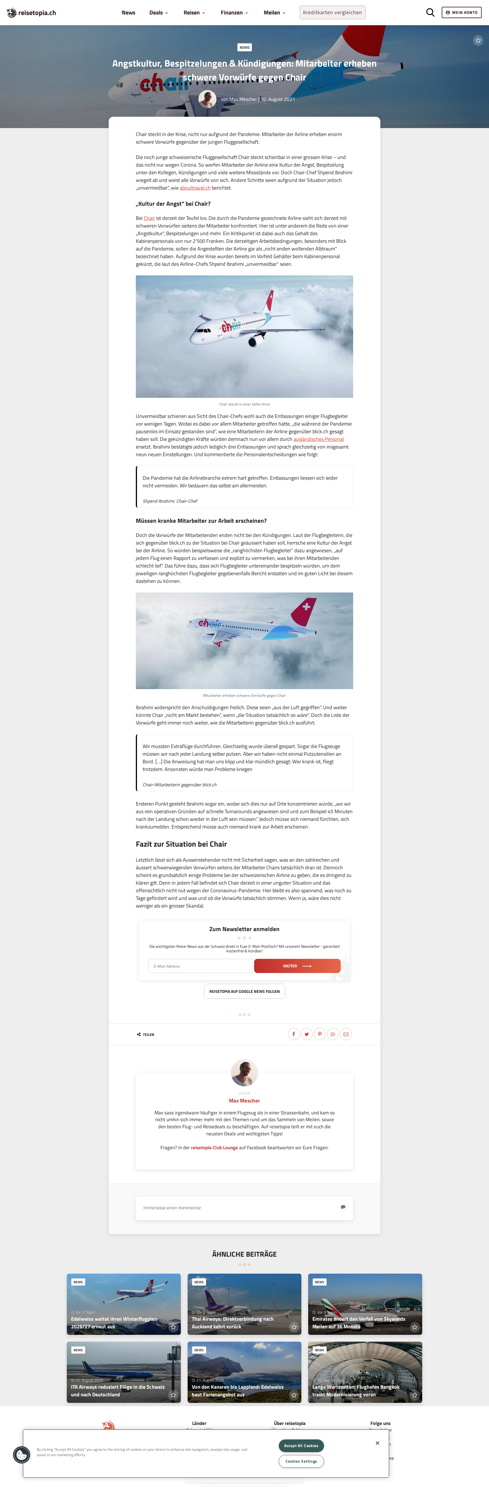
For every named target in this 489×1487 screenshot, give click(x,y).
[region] (206, 1453)
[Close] (377, 1443)
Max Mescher (243, 99)
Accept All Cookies (301, 1446)
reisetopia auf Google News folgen (244, 991)
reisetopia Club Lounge (214, 1147)
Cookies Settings (302, 1461)
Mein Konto (465, 12)
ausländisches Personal (318, 439)
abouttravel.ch (195, 188)
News (128, 12)
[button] (22, 1455)
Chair (149, 218)
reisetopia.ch (37, 12)
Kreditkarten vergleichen (332, 12)
